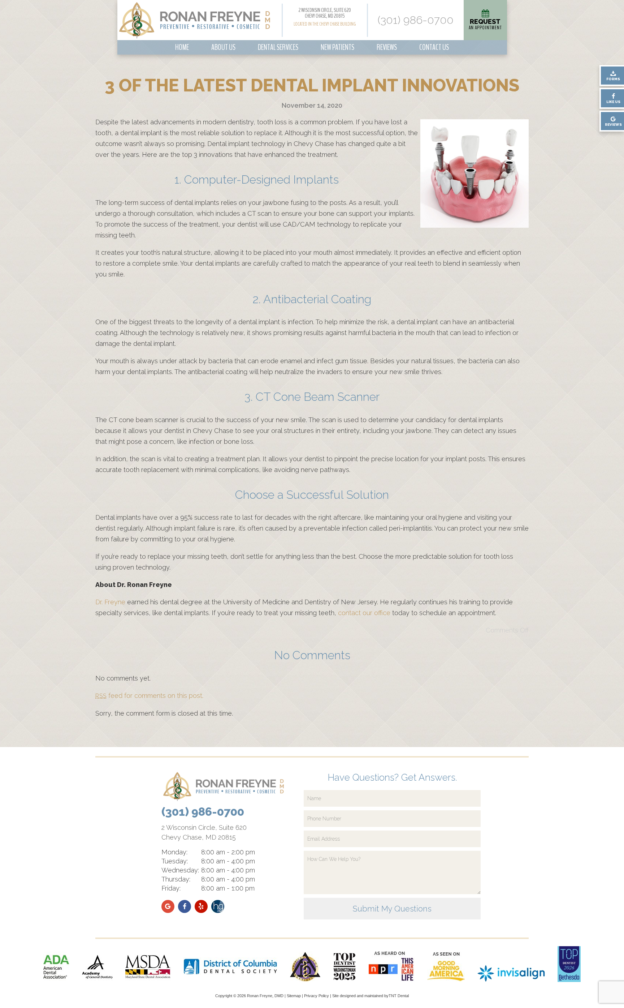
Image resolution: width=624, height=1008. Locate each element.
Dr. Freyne (110, 602)
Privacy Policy (316, 996)
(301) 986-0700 (416, 20)
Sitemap (294, 996)
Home (182, 47)
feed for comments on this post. (149, 695)
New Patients (337, 47)
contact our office (364, 613)
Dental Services (278, 47)
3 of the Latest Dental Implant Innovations (312, 85)
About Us (223, 47)
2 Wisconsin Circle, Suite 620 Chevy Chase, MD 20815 (325, 13)
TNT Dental (399, 996)
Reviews (387, 47)
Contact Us (434, 47)
